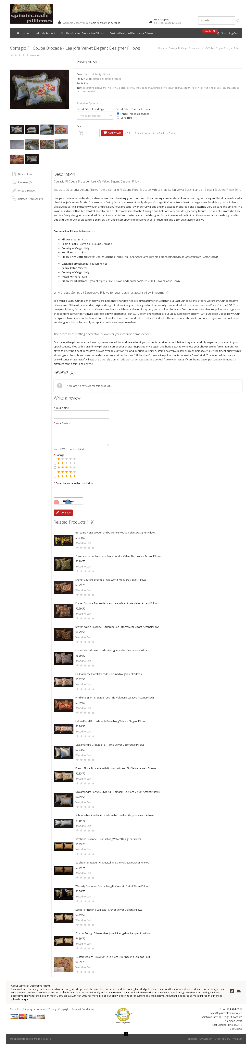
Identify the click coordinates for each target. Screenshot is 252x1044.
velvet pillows (175, 87)
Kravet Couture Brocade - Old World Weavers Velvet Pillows (110, 579)
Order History (222, 1038)
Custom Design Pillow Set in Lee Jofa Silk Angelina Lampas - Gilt (112, 957)
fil (212, 87)
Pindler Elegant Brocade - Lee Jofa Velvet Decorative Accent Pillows (115, 697)
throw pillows (110, 87)
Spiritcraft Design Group (97, 74)
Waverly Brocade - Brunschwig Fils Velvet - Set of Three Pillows (112, 886)
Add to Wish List (145, 133)
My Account (48, 33)
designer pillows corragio (196, 87)
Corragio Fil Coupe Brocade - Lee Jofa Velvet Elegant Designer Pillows (205, 48)
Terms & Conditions (83, 1009)
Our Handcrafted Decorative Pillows (82, 33)
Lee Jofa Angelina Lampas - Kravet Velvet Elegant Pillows (108, 909)
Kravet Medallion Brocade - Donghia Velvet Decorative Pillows (112, 650)
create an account (110, 23)
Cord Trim (126, 117)
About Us (15, 1009)
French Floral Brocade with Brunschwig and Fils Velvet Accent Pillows (115, 768)
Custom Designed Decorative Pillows (131, 33)
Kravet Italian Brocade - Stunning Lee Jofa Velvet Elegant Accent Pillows (117, 627)
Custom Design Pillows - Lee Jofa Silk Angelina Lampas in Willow (113, 933)
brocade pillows (143, 87)
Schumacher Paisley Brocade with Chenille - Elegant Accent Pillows (114, 815)
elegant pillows (126, 87)
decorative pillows (92, 87)
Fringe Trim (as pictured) (134, 113)
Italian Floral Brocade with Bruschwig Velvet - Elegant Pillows (110, 721)
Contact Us (236, 1028)
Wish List (237, 1038)
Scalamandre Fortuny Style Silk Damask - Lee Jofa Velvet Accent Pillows (117, 792)
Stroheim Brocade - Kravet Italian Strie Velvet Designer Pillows (112, 862)
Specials (192, 1038)
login (93, 23)
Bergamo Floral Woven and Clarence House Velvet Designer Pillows (115, 532)
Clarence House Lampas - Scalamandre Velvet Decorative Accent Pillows (118, 556)
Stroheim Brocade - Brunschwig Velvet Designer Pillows (108, 839)
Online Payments (123, 1023)
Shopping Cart (229, 33)
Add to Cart (84, 543)
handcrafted (88, 91)
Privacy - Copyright (58, 1009)
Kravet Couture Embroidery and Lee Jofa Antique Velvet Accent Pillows (117, 603)
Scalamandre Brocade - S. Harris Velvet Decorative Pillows (110, 744)
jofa (228, 87)
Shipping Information (34, 1009)
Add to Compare (169, 133)
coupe (217, 87)
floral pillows (160, 87)
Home (25, 33)
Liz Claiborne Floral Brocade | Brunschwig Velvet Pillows (108, 674)
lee (223, 87)
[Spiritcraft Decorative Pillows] (31, 23)
